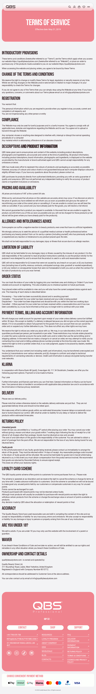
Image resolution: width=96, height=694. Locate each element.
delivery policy (20, 399)
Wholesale (47, 651)
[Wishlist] (83, 6)
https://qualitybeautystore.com (25, 61)
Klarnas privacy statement (28, 387)
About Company (49, 643)
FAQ (69, 635)
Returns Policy (74, 651)
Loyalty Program (50, 639)
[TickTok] (24, 653)
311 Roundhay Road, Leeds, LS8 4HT (21, 644)
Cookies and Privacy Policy (77, 661)
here (51, 382)
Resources (47, 635)
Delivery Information (73, 640)
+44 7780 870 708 (14, 635)
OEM (44, 647)
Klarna (21, 370)
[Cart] (79, 6)
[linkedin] (31, 653)
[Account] (74, 6)
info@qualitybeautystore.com (77, 92)
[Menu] (88, 6)
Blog (44, 655)
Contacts (46, 659)
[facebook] (9, 653)
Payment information (73, 646)
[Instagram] (16, 653)
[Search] (69, 6)
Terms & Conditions (76, 656)
